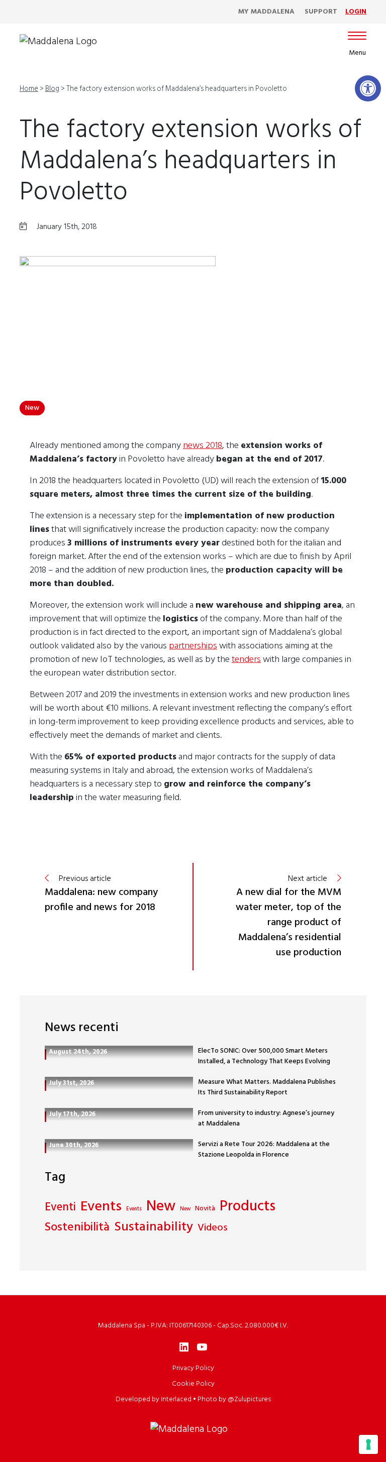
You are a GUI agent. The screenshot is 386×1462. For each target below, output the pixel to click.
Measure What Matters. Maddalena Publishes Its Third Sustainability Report (267, 1087)
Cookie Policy (193, 1384)
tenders (246, 659)
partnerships (193, 646)
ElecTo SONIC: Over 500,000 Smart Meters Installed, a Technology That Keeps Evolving (264, 1056)
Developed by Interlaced (153, 1399)
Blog (52, 89)
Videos (213, 1227)
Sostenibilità (77, 1228)
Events (101, 1207)
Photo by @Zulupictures (234, 1399)
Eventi (60, 1207)
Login (355, 12)
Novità (205, 1208)
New (32, 408)
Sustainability (153, 1228)
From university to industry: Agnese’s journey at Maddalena (266, 1118)
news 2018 (202, 445)
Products (247, 1207)
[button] (368, 88)
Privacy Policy (193, 1368)
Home (29, 89)
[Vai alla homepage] (58, 42)
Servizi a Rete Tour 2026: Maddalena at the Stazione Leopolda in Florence (264, 1149)
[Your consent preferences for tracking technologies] (368, 1444)
